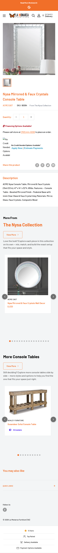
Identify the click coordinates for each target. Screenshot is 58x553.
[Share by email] (53, 165)
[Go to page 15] (43, 341)
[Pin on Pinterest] (42, 165)
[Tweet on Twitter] (48, 165)
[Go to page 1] (10, 341)
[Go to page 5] (19, 341)
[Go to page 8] (26, 341)
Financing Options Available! (18, 126)
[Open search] (33, 15)
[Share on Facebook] (37, 165)
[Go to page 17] (48, 341)
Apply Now (17, 148)
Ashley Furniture (16, 420)
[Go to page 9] (29, 341)
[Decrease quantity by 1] (16, 117)
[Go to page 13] (38, 341)
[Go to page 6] (22, 341)
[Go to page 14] (41, 341)
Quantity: (7, 117)
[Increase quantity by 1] (31, 117)
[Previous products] (4, 296)
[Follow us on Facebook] (5, 510)
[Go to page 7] (24, 341)
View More (11, 234)
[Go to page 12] (36, 341)
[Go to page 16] (45, 341)
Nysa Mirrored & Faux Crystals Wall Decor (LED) (26, 305)
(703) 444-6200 (28, 132)
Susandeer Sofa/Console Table (22, 424)
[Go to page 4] (17, 341)
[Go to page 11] (33, 341)
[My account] (38, 15)
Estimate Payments (33, 148)
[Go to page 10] (31, 341)
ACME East (8, 105)
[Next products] (53, 296)
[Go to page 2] (12, 341)
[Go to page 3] (14, 341)
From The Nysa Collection (40, 105)
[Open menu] (4, 16)
